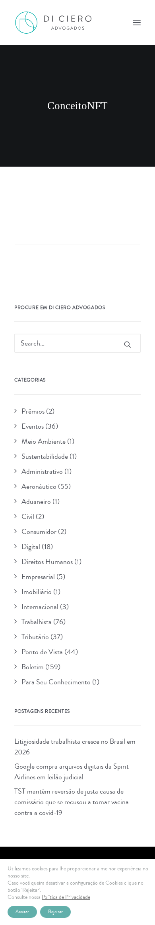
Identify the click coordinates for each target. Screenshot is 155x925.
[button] (136, 22)
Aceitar (22, 911)
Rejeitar (55, 911)
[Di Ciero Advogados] (53, 22)
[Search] (77, 252)
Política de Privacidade (66, 897)
